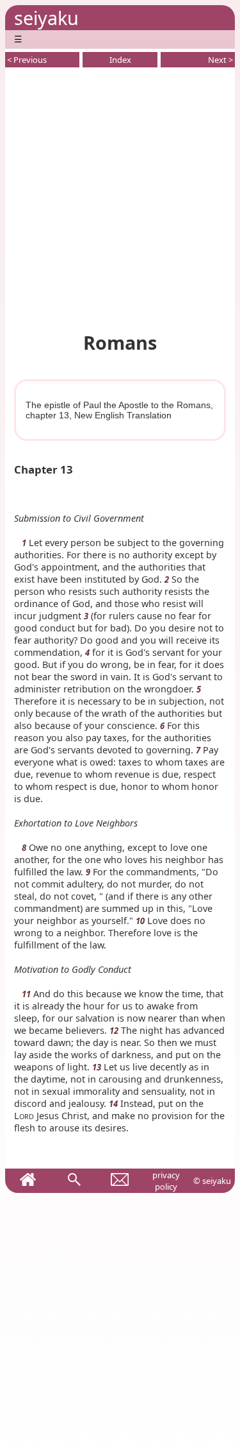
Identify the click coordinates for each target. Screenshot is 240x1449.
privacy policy (166, 1180)
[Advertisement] (120, 197)
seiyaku (46, 17)
